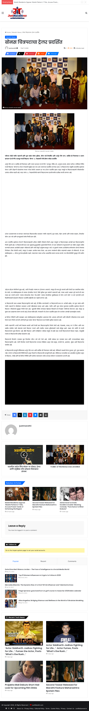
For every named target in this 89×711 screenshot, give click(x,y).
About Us (20, 708)
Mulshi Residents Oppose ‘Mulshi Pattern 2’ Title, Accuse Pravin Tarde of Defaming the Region (46, 2)
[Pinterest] (30, 415)
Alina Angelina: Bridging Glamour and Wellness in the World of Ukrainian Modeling (51, 600)
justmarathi (12, 48)
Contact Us (70, 708)
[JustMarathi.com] (17, 13)
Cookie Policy (55, 708)
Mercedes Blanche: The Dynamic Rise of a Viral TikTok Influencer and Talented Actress (39, 585)
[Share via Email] (40, 415)
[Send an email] (17, 48)
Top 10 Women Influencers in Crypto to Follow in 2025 (40, 575)
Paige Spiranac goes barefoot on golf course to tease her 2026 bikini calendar (50, 591)
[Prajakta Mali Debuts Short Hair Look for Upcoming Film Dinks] (24, 671)
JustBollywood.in (81, 708)
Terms (47, 708)
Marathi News (16, 32)
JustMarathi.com (37, 705)
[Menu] (3, 13)
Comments (72, 561)
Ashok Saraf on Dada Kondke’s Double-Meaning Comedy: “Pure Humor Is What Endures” (72, 506)
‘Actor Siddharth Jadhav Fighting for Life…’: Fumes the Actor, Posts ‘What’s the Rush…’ (23, 651)
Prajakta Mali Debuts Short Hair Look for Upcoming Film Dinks (22, 686)
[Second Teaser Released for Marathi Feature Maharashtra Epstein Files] (44, 494)
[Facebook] (14, 415)
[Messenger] (35, 415)
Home (8, 32)
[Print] (46, 415)
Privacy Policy (29, 708)
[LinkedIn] (25, 415)
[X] (20, 415)
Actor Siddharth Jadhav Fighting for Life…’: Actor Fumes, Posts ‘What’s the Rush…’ (64, 648)
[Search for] (86, 13)
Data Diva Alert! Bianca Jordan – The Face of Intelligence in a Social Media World (37, 569)
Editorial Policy (39, 708)
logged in (20, 530)
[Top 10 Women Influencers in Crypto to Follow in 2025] (11, 578)
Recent (43, 561)
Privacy (63, 708)
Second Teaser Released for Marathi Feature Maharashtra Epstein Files (44, 505)
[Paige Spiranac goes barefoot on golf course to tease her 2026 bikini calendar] (11, 594)
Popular (16, 561)
